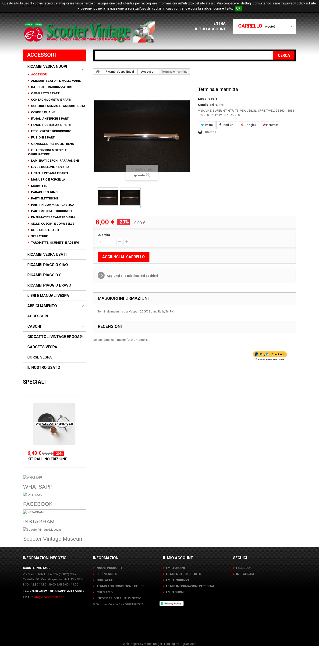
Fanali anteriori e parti (50, 118)
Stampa (210, 132)
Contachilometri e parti (50, 99)
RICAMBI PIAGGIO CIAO (47, 265)
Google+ (250, 125)
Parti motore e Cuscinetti (52, 211)
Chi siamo (104, 592)
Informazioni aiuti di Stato (118, 598)
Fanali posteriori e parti (50, 125)
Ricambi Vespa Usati (47, 254)
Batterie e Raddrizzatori (51, 87)
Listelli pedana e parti (49, 173)
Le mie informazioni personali (191, 586)
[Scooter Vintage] (90, 32)
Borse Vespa (39, 357)
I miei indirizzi (177, 580)
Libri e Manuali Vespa (48, 296)
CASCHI (34, 326)
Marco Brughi (153, 644)
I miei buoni (175, 592)
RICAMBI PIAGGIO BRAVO (49, 285)
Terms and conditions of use (120, 586)
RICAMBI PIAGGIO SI (44, 275)
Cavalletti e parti (45, 93)
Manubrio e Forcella (47, 179)
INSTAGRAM (245, 574)
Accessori (39, 74)
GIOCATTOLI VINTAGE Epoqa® (55, 337)
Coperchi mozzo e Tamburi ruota (57, 106)
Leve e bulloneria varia (49, 167)
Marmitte (38, 186)
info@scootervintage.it (49, 597)
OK (238, 8)
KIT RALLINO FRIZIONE (47, 459)
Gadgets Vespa (42, 347)
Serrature (39, 236)
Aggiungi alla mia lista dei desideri (132, 275)
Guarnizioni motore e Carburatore (47, 152)
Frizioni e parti (43, 137)
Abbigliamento (42, 306)
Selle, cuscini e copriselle (52, 223)
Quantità (104, 235)
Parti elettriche (44, 198)
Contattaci (105, 580)
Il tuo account (210, 29)
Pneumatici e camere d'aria (52, 217)
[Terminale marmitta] (108, 198)
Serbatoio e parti (44, 230)
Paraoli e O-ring (44, 192)
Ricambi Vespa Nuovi (47, 66)
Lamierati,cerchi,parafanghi (54, 160)
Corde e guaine (42, 112)
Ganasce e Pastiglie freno (52, 144)
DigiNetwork (188, 644)
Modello (204, 98)
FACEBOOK (244, 568)
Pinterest (272, 125)
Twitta (208, 125)
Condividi (227, 125)
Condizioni (206, 104)
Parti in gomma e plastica (52, 204)
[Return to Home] (97, 71)
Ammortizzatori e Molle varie (55, 80)
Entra (220, 23)
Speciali (34, 382)
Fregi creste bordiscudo (50, 131)
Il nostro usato (43, 368)
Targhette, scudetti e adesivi (54, 242)
